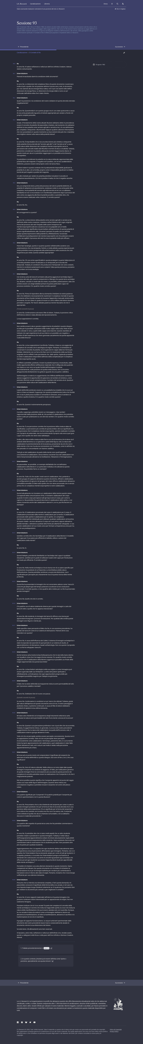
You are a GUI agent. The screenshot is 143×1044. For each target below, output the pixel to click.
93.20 (13, 712)
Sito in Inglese (120, 9)
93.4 (14, 183)
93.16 (13, 603)
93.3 (14, 120)
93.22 (13, 791)
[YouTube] (34, 1022)
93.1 (14, 73)
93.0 (14, 63)
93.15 (13, 581)
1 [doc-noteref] (41, 815)
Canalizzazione (35, 4)
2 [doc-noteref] (34, 862)
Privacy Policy (114, 1031)
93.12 (13, 490)
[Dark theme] (112, 4)
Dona (105, 4)
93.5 (14, 209)
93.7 (14, 274)
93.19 (13, 680)
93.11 (13, 461)
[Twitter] (30, 1022)
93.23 (13, 820)
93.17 (13, 625)
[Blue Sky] (26, 1022)
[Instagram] (22, 1022)
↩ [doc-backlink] (51, 948)
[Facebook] (18, 1022)
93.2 (14, 97)
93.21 (13, 752)
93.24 (13, 879)
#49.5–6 (46, 948)
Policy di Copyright (116, 1029)
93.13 (13, 532)
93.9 (14, 387)
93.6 (14, 243)
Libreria (47, 4)
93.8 (14, 323)
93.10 (13, 409)
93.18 (13, 652)
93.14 (13, 552)
